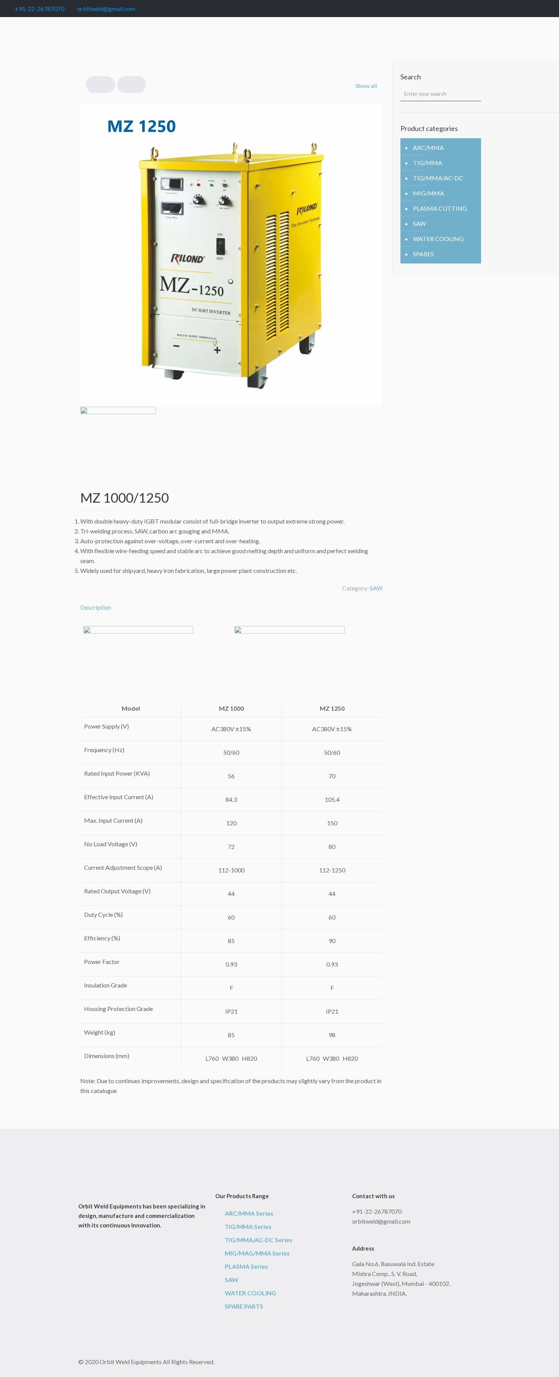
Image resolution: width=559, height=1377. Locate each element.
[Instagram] (549, 8)
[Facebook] (508, 8)
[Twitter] (518, 8)
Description (95, 607)
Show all (366, 85)
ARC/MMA (428, 147)
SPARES (423, 253)
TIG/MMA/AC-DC (438, 177)
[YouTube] (529, 8)
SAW (117, 40)
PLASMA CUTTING (440, 208)
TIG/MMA (427, 162)
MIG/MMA (428, 193)
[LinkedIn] (539, 8)
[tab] (231, 607)
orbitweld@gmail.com (106, 8)
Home (86, 40)
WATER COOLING (438, 238)
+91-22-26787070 (39, 8)
